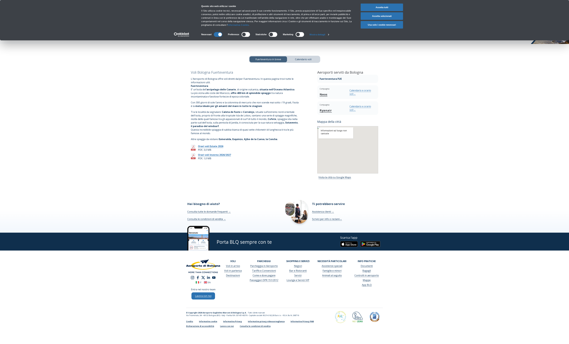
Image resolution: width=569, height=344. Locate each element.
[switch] (246, 34)
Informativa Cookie (238, 25)
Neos (323, 94)
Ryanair (326, 110)
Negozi (298, 266)
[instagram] (192, 277)
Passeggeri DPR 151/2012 (264, 280)
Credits (189, 321)
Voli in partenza (233, 270)
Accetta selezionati (382, 16)
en (209, 282)
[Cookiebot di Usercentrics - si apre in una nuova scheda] (182, 34)
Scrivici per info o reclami (327, 219)
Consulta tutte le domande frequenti (209, 211)
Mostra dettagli (317, 34)
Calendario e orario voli (360, 92)
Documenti (367, 266)
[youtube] (214, 277)
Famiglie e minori (332, 270)
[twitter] (203, 277)
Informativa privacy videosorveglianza (266, 321)
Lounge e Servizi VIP (298, 280)
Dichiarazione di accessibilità (200, 326)
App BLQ (367, 284)
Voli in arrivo (233, 266)
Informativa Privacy (232, 321)
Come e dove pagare (264, 275)
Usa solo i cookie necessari (382, 25)
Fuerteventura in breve (268, 59)
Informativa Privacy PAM (302, 321)
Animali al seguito (332, 275)
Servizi (298, 275)
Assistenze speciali (332, 266)
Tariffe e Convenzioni (264, 270)
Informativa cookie (208, 321)
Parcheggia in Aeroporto (264, 266)
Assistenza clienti (323, 211)
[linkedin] (208, 277)
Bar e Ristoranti (298, 270)
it (200, 282)
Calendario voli (303, 59)
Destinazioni (233, 275)
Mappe (367, 280)
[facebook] (198, 277)
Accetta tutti (382, 7)
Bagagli (366, 270)
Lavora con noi (227, 326)
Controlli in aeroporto (366, 275)
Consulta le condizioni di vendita (206, 219)
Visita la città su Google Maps (334, 177)
